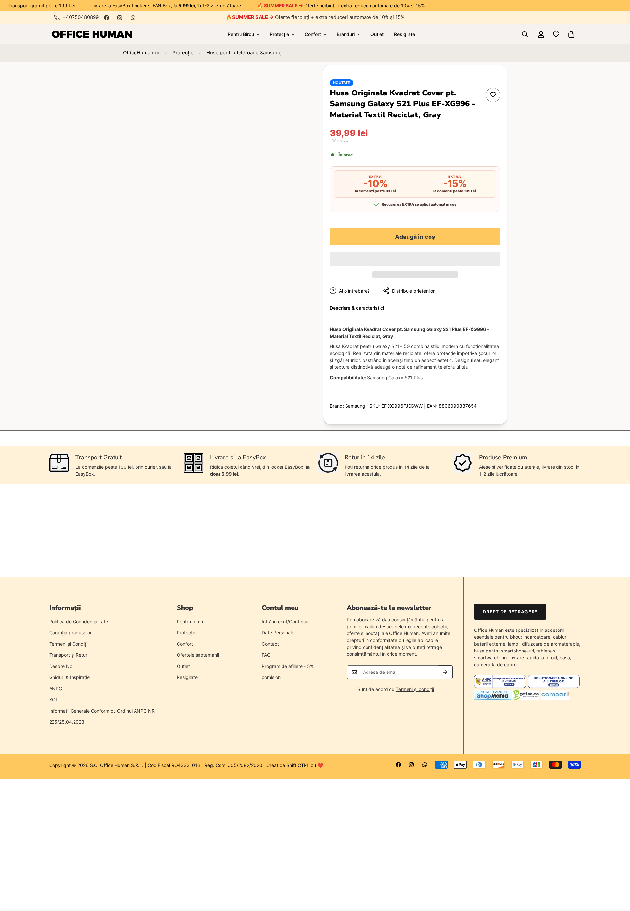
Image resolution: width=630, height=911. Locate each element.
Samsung (355, 406)
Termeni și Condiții (68, 644)
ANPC (55, 688)
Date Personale (278, 632)
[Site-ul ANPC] (501, 686)
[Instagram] (119, 17)
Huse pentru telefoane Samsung (244, 53)
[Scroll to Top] (617, 875)
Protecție (279, 34)
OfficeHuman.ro (141, 53)
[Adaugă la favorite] (493, 95)
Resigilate (404, 34)
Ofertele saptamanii (198, 655)
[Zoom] (284, 79)
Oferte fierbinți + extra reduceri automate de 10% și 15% (318, 17)
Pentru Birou (241, 34)
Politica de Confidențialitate (78, 621)
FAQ (266, 655)
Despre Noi (61, 666)
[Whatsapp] (133, 17)
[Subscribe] (445, 672)
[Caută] (525, 34)
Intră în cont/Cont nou (285, 621)
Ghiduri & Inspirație (69, 677)
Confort (313, 34)
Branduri (346, 34)
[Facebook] (106, 17)
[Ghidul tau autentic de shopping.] (555, 698)
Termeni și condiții (415, 689)
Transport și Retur (68, 655)
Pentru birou (190, 621)
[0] (571, 34)
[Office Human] (92, 34)
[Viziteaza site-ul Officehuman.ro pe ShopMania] (492, 698)
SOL (53, 699)
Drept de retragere (510, 611)
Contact (270, 644)
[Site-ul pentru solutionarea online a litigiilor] (554, 686)
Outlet (377, 34)
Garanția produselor (70, 632)
